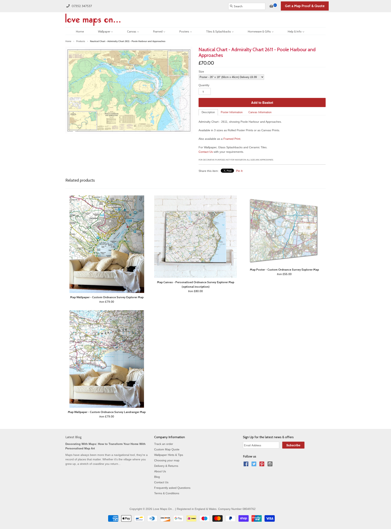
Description (208, 112)
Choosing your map (166, 460)
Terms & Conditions (166, 493)
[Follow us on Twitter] (255, 465)
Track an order (163, 444)
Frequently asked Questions (172, 487)
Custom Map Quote (166, 449)
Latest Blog (73, 437)
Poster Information (232, 112)
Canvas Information (259, 112)
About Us (160, 471)
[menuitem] (76, 31)
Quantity (204, 85)
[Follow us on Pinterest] (262, 465)
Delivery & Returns (166, 465)
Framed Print (231, 138)
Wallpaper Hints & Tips (168, 454)
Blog (157, 476)
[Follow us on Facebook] (247, 465)
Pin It (239, 170)
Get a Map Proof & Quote (305, 6)
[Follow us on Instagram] (271, 465)
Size (201, 71)
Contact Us (206, 151)
